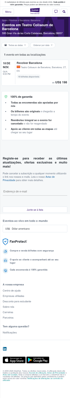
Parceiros (8, 317)
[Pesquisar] (64, 12)
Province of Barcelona (19, 20)
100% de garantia (21, 97)
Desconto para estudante (17, 301)
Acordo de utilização (37, 372)
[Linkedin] (5, 349)
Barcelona (35, 20)
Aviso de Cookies (10, 374)
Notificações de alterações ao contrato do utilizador (33, 379)
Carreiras (8, 312)
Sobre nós (8, 306)
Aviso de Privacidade (56, 372)
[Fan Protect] (15, 241)
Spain (4, 20)
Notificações (10, 332)
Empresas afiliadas (13, 296)
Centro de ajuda (12, 290)
